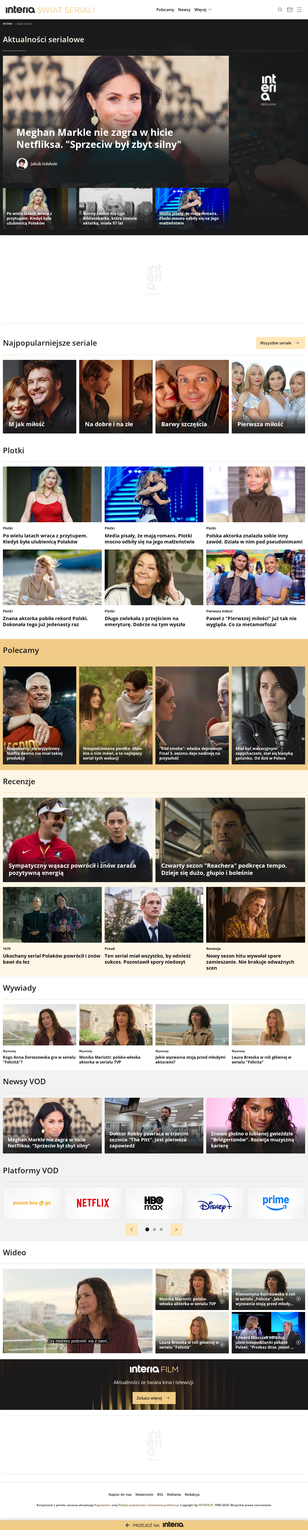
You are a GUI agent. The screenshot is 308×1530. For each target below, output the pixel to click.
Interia (7, 23)
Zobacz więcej (149, 1398)
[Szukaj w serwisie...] (280, 9)
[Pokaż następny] (176, 1229)
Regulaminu (102, 1505)
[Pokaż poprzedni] (132, 1229)
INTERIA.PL (206, 1505)
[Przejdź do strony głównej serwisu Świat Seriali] (65, 10)
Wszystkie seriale (275, 343)
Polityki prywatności (132, 1505)
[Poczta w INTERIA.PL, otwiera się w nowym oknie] (290, 9)
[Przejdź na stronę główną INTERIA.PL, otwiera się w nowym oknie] (20, 10)
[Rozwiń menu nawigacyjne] (299, 9)
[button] (203, 9)
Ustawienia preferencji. (164, 1505)
